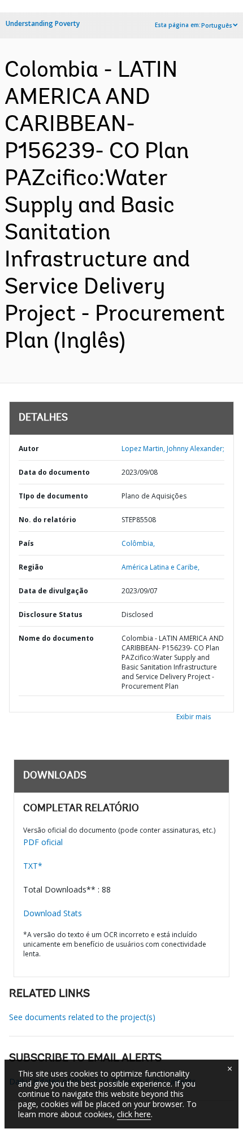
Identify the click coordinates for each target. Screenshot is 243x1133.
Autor (29, 448)
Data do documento (54, 472)
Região (31, 567)
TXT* (32, 865)
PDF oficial (43, 842)
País (26, 543)
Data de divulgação (53, 591)
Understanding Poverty (43, 23)
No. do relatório (47, 519)
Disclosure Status (51, 614)
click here (134, 1114)
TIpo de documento (53, 496)
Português (216, 25)
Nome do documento (56, 638)
